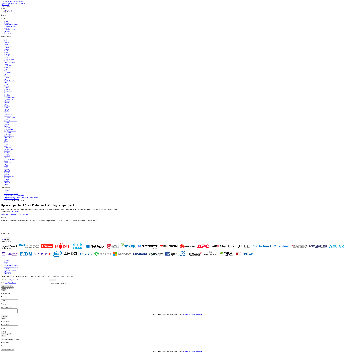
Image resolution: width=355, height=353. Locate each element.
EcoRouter (7, 61)
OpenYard (7, 89)
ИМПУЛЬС (8, 127)
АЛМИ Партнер (9, 117)
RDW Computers (9, 97)
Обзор (3, 239)
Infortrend (7, 151)
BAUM (6, 51)
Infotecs (6, 74)
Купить (7, 239)
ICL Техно (7, 72)
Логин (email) (5, 324)
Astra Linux (7, 46)
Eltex (5, 157)
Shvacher (7, 101)
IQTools (6, 77)
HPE (5, 39)
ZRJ (5, 112)
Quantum (7, 152)
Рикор (6, 139)
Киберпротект (8, 129)
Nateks (6, 154)
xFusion (6, 111)
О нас (6, 21)
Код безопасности (10, 131)
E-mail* (3, 300)
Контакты (7, 33)
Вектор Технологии (10, 121)
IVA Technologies (9, 81)
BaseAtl (6, 49)
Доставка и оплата (10, 29)
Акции (6, 28)
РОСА (6, 141)
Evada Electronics (9, 62)
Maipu (6, 82)
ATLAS (6, 47)
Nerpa (6, 84)
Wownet (6, 109)
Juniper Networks (9, 149)
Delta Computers (9, 59)
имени (17, 211)
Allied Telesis (8, 147)
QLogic (6, 177)
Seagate (6, 169)
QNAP (6, 172)
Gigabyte (7, 67)
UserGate (7, 106)
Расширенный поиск (11, 24)
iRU (5, 79)
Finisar (6, 184)
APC (5, 146)
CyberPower (8, 56)
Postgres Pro (8, 91)
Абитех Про (8, 114)
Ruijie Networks (9, 99)
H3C (5, 69)
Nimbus (6, 87)
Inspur (6, 76)
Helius (6, 71)
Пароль (3, 328)
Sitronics (7, 102)
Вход (15, 3)
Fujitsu (6, 44)
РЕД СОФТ (8, 137)
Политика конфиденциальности (63, 276)
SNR (5, 104)
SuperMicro (7, 162)
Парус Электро (9, 136)
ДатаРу (6, 124)
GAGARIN (7, 66)
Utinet (6, 107)
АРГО (6, 119)
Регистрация (21, 3)
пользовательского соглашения (192, 314)
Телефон (3, 304)
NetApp (6, 86)
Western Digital (8, 176)
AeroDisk (7, 156)
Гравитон (7, 122)
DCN (6, 57)
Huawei (6, 144)
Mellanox (7, 182)
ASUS (6, 167)
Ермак (6, 126)
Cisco (6, 52)
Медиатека (7, 31)
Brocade (6, 179)
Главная (6, 260)
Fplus (6, 64)
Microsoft (7, 171)
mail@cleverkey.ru (6, 10)
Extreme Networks (9, 159)
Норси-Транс (8, 134)
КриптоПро (8, 132)
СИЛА (6, 142)
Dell (5, 41)
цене (13, 211)
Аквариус (7, 116)
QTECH (7, 94)
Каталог (7, 23)
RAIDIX (7, 96)
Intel (5, 164)
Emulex (6, 181)
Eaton (6, 161)
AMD (6, 166)
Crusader (7, 54)
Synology (7, 174)
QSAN (6, 92)
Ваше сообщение (6, 307)
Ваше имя (4, 297)
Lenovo (6, 42)
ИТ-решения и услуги (11, 26)
